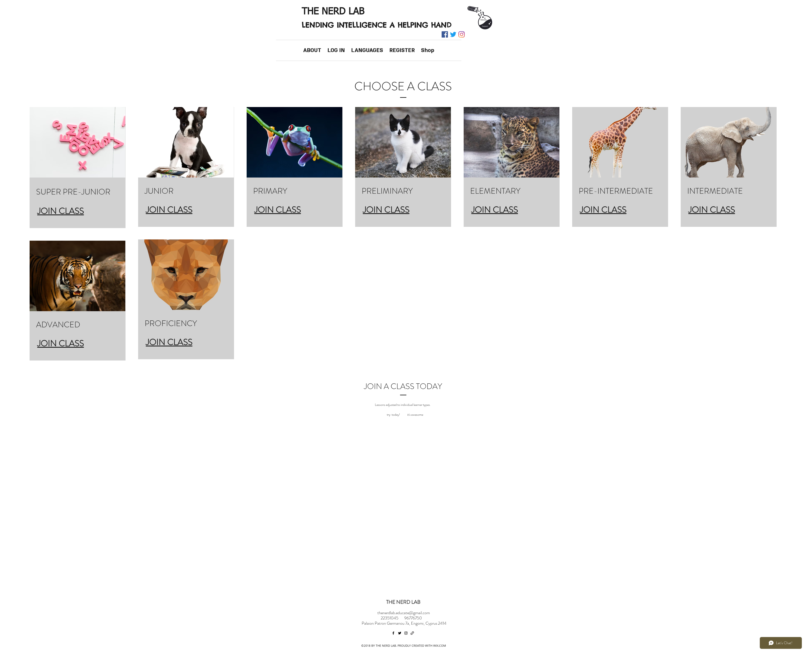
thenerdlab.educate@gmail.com (403, 613)
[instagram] (461, 34)
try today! (393, 414)
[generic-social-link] (412, 633)
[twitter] (453, 34)
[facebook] (445, 34)
